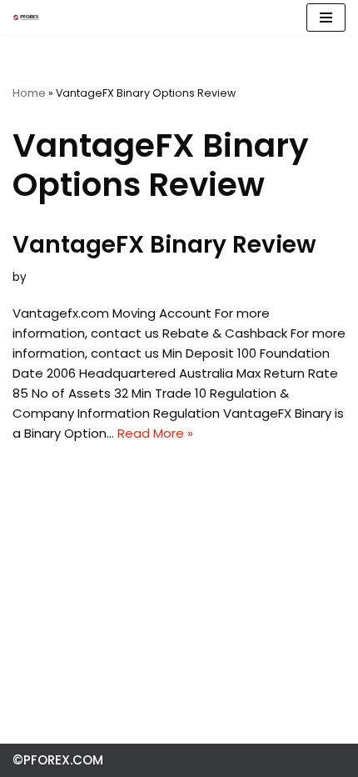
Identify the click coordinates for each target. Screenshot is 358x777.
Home (29, 93)
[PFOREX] (25, 17)
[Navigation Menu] (326, 17)
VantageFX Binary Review (164, 244)
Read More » (155, 433)
